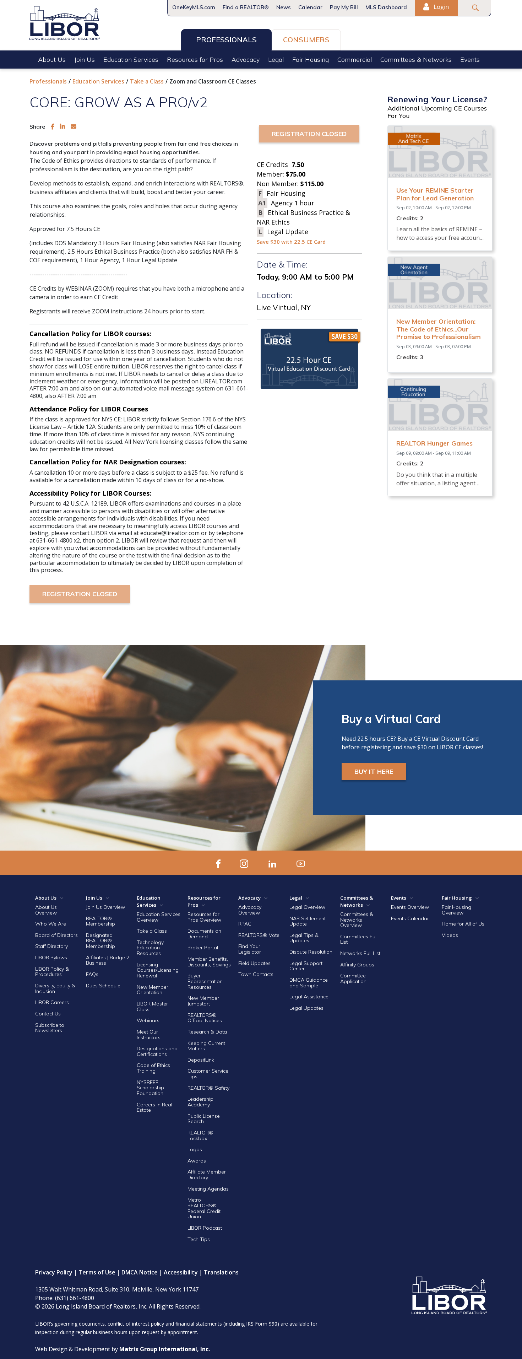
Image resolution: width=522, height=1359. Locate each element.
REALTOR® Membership (100, 921)
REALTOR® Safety (208, 1088)
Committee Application (353, 978)
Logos (194, 1149)
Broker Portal (203, 947)
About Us (52, 59)
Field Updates (254, 963)
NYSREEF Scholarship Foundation (150, 1087)
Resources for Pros (195, 59)
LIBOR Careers (52, 1002)
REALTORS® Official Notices (204, 1018)
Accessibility (181, 1272)
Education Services (130, 59)
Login (440, 7)
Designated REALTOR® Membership (100, 940)
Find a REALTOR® (246, 7)
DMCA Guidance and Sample (308, 983)
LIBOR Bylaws (51, 957)
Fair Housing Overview (456, 910)
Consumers (306, 39)
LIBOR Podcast (204, 1228)
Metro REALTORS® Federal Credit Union (204, 1208)
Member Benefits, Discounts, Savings (209, 962)
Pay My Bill (344, 7)
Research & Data (207, 1032)
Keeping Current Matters (206, 1046)
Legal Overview (307, 907)
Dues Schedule (103, 985)
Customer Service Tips (207, 1074)
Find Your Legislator (249, 949)
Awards (196, 1161)
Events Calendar (410, 918)
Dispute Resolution (310, 952)
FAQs (92, 974)
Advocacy (246, 59)
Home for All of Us (463, 924)
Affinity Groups (357, 964)
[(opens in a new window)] (52, 126)
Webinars (148, 1020)
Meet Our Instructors (149, 1035)
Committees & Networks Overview (356, 919)
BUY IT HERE (373, 771)
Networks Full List (360, 953)
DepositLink (200, 1060)
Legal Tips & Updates (304, 938)
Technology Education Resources (150, 947)
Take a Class (147, 81)
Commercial (354, 59)
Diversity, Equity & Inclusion (55, 988)
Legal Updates (306, 1008)
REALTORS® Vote (258, 935)
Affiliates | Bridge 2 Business (108, 960)
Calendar (310, 7)
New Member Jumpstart (203, 1001)
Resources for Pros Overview (204, 917)
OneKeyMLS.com (193, 7)
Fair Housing (310, 59)
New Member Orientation (152, 990)
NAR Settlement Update (307, 921)
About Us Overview (46, 910)
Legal (276, 59)
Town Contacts (255, 974)
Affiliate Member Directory (206, 1175)
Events (470, 59)
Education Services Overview (158, 917)
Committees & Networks (416, 59)
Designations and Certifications (157, 1051)
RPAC (244, 924)
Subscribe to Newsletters (49, 1028)
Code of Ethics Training (153, 1068)
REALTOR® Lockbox (200, 1135)
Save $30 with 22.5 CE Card (291, 241)
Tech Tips (198, 1239)
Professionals (226, 39)
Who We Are (50, 924)
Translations (221, 1272)
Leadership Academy (200, 1102)
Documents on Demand (204, 934)
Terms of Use (96, 1272)
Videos (450, 935)
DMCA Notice (139, 1272)
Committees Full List (358, 939)
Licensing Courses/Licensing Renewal (158, 970)
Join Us (84, 59)
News (283, 7)
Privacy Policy (53, 1272)
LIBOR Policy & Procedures (52, 972)
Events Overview (410, 907)
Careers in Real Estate (154, 1107)
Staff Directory (51, 946)
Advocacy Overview (249, 910)
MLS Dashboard (386, 7)
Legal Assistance (309, 996)
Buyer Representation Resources (205, 981)
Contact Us (48, 1013)
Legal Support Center (305, 966)
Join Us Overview (105, 907)
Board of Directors (56, 935)
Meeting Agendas (208, 1189)
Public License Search (203, 1119)
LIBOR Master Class (152, 1007)
